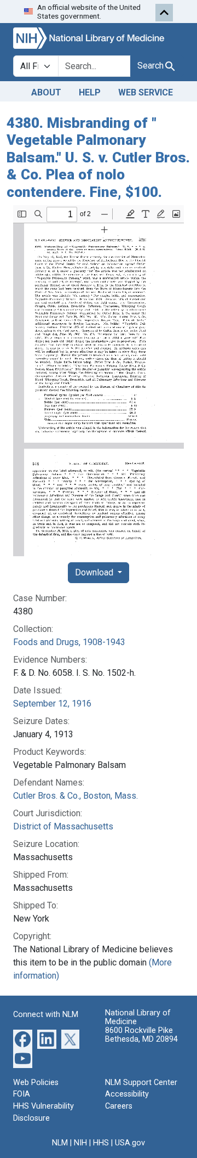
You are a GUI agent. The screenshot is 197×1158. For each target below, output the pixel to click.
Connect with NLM (45, 1014)
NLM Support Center (141, 1082)
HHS (101, 1143)
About (46, 92)
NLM (60, 1143)
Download (95, 572)
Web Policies (36, 1082)
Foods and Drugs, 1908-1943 (69, 642)
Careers (118, 1106)
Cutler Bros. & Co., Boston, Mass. (75, 795)
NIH (80, 1143)
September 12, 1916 (52, 703)
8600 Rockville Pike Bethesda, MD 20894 (141, 1035)
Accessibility (127, 1094)
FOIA (21, 1094)
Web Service (145, 92)
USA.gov (130, 1143)
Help (90, 92)
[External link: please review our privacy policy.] (22, 1038)
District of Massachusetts (63, 826)
